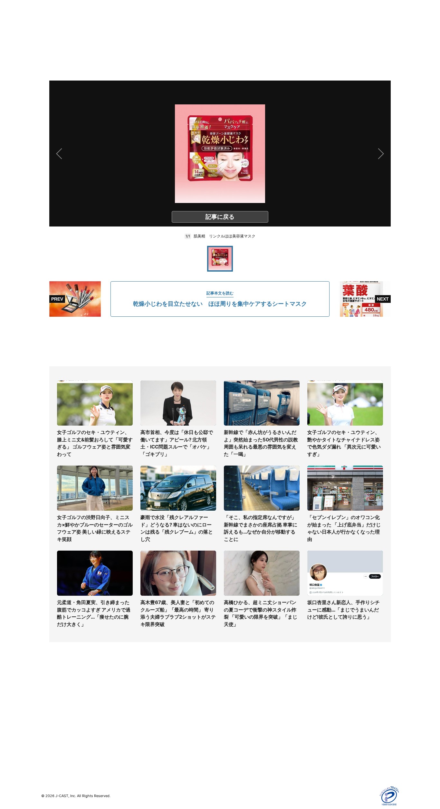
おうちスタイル (57, 752)
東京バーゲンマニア (151, 733)
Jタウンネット (145, 742)
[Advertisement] (220, 341)
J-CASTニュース (148, 692)
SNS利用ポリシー (328, 710)
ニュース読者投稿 (238, 720)
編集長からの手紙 (238, 729)
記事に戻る (220, 216)
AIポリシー (321, 720)
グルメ (48, 701)
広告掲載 (319, 738)
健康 (45, 720)
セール (48, 738)
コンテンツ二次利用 (330, 757)
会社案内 (229, 692)
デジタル (50, 710)
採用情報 (229, 701)
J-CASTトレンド (148, 701)
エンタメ (50, 729)
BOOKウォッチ (146, 724)
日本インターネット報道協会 (339, 766)
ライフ (48, 692)
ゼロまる (140, 752)
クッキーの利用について (334, 729)
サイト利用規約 (325, 701)
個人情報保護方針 (328, 692)
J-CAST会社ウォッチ (152, 710)
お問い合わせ (233, 710)
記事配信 (319, 748)
